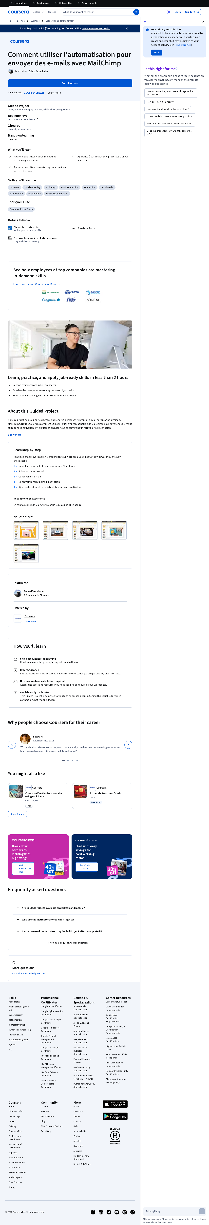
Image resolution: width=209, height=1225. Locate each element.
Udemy (12, 1187)
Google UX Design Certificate (49, 1049)
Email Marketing (32, 187)
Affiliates (78, 1151)
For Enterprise (16, 1157)
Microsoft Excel (16, 1034)
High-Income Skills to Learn (116, 1048)
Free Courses (15, 1182)
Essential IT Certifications (112, 1039)
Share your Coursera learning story (116, 1081)
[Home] (10, 21)
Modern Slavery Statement (81, 1157)
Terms (77, 1116)
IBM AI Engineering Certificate (50, 1057)
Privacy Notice (183, 45)
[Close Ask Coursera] (169, 12)
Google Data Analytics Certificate (52, 1021)
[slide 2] (68, 760)
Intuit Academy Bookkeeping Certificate (48, 1084)
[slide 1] (63, 760)
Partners (45, 1111)
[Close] (127, 28)
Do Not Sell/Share (82, 1164)
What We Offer (16, 1111)
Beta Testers (47, 1116)
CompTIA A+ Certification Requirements (113, 1018)
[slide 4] (77, 760)
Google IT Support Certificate (50, 1029)
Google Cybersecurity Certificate (52, 1013)
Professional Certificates (15, 1138)
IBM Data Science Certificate (49, 1074)
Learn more (54, 93)
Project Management (19, 1039)
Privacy (77, 1121)
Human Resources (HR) (20, 1029)
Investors (78, 1111)
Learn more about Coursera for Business (36, 284)
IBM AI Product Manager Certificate (51, 1065)
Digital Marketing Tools (21, 209)
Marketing (51, 187)
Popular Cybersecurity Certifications (117, 1072)
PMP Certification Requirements (114, 1064)
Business (35, 21)
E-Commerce (16, 193)
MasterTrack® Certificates (15, 1146)
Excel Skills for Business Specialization (81, 1051)
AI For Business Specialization (81, 1016)
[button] (51, 12)
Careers (13, 1121)
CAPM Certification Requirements (115, 1008)
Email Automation (69, 187)
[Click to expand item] (26, 530)
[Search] (136, 12)
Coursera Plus (15, 1131)
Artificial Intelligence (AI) (19, 1008)
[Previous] (12, 745)
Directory (78, 1146)
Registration (34, 193)
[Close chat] (203, 22)
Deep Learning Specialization (81, 1041)
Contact (77, 1136)
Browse (21, 21)
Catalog (12, 1126)
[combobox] (93, 12)
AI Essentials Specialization (80, 1008)
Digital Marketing (17, 1025)
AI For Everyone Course (81, 1024)
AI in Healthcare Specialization (81, 1033)
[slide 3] (72, 760)
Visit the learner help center (28, 973)
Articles (77, 1141)
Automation (89, 187)
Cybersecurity (16, 1015)
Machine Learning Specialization (82, 1069)
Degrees (13, 1152)
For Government (17, 1162)
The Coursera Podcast (52, 1126)
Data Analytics (15, 1020)
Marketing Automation (57, 193)
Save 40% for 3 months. (96, 28)
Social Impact (15, 1177)
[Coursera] (18, 12)
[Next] (128, 745)
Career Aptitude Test (116, 1001)
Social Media (107, 187)
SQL (11, 1049)
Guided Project (18, 106)
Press (76, 1106)
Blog (43, 1121)
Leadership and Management (60, 21)
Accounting (14, 1001)
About (12, 1106)
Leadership (14, 1116)
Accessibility (80, 1131)
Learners (45, 1106)
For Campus (14, 1167)
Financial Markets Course (82, 1061)
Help (76, 1126)
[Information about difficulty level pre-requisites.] (36, 119)
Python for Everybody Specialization (84, 1085)
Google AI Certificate (51, 1006)
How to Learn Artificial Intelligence (116, 1056)
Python (12, 1044)
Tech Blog (46, 1131)
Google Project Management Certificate (48, 1039)
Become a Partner (17, 1172)
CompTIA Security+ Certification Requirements (115, 1030)
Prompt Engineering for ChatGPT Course (83, 1077)
